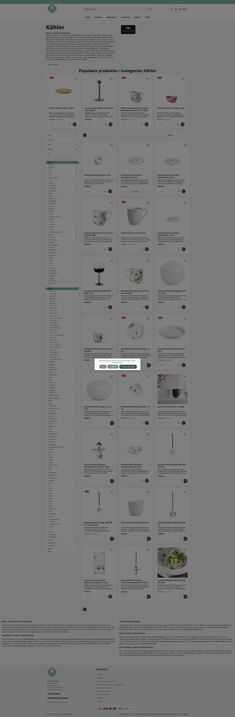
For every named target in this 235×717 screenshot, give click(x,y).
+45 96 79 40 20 (53, 694)
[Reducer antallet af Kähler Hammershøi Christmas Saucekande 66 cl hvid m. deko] (125, 124)
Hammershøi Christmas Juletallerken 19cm (168, 234)
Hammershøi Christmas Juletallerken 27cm (131, 176)
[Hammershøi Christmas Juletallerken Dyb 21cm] (136, 447)
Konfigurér (113, 367)
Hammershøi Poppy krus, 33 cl (97, 175)
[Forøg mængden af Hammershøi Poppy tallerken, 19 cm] (142, 423)
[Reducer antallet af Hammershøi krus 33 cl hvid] (125, 249)
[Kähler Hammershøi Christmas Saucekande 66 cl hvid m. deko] (135, 90)
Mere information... (117, 362)
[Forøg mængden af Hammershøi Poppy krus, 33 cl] (105, 191)
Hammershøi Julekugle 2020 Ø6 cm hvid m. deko (98, 523)
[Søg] (150, 9)
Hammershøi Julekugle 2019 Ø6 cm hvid (171, 465)
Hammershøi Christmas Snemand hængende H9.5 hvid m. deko (136, 581)
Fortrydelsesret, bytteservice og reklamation (110, 685)
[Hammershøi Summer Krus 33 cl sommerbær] (136, 273)
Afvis (102, 367)
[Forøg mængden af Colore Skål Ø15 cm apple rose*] (178, 124)
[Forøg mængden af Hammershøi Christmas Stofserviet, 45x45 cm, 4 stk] (105, 597)
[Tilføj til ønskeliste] (75, 79)
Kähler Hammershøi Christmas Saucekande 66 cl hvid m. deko (135, 109)
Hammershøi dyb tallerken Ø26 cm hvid (171, 581)
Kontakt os (99, 675)
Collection (51, 140)
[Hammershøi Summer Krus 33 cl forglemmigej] (99, 215)
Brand (49, 135)
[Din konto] (176, 9)
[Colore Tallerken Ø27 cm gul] (63, 90)
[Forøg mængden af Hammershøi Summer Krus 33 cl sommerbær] (142, 307)
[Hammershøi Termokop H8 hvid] (136, 505)
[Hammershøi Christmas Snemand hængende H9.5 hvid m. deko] (136, 562)
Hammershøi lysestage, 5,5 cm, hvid (98, 408)
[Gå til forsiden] (52, 8)
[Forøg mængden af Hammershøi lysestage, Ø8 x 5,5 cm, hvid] (179, 307)
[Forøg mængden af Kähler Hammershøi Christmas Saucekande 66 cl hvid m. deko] (142, 124)
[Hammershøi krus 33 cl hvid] (136, 215)
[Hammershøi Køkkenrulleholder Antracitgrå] (99, 90)
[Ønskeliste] (171, 9)
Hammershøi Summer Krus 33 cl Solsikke (98, 350)
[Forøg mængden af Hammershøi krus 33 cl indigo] (179, 423)
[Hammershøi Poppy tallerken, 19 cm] (136, 389)
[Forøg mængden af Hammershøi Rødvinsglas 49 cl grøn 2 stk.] (105, 307)
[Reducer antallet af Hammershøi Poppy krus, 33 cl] (88, 191)
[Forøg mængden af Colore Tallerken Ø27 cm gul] (70, 124)
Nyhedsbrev (100, 678)
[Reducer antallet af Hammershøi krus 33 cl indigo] (162, 423)
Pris (49, 154)
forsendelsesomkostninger (144, 714)
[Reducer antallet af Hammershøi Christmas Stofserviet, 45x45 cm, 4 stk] (88, 597)
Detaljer (135, 192)
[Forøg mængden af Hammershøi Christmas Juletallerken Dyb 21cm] (142, 481)
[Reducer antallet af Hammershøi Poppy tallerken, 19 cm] (125, 423)
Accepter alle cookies (128, 367)
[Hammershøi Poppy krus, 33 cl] (99, 157)
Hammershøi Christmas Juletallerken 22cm (168, 176)
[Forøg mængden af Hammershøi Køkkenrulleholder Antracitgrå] (106, 124)
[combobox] (115, 9)
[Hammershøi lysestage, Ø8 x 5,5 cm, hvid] (173, 273)
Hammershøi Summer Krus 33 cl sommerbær (135, 292)
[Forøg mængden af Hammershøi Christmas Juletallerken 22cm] (179, 191)
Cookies (98, 701)
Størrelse (50, 149)
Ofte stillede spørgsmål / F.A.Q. (106, 681)
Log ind (50, 2)
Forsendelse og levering (104, 688)
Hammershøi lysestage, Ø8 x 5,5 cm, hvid (172, 292)
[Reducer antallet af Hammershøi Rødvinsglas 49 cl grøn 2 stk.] (88, 307)
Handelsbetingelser (102, 695)
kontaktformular (62, 702)
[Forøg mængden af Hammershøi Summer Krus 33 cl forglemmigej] (105, 249)
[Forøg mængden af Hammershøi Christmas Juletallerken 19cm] (179, 249)
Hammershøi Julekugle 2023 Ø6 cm (171, 523)
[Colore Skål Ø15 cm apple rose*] (171, 90)
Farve (49, 144)
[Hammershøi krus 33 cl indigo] (173, 389)
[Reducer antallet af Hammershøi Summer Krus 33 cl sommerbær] (125, 307)
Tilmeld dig (58, 2)
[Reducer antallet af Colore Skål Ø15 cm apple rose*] (161, 124)
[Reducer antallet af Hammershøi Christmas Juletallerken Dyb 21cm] (125, 481)
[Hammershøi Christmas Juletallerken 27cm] (136, 157)
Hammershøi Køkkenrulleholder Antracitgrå (99, 109)
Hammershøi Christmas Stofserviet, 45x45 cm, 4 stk (96, 581)
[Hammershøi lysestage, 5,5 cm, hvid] (99, 389)
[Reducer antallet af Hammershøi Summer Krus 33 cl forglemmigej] (88, 249)
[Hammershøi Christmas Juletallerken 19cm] (173, 215)
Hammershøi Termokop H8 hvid (135, 522)
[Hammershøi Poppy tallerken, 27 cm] (136, 331)
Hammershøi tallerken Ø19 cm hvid (171, 350)
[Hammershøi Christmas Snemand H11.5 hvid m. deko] (99, 447)
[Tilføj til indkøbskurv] (75, 124)
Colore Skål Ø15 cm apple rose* (171, 108)
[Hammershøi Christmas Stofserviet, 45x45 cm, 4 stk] (99, 562)
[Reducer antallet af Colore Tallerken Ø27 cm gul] (53, 124)
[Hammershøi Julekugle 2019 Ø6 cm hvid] (173, 447)
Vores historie (100, 698)
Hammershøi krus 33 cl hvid (133, 233)
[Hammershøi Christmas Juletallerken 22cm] (173, 157)
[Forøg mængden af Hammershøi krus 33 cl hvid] (142, 249)
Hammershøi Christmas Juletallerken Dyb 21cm (131, 465)
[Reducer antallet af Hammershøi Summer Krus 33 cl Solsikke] (88, 365)
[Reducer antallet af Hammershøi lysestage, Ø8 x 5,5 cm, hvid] (162, 307)
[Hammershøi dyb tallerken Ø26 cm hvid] (173, 562)
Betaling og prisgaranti (103, 691)
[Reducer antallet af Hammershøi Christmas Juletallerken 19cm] (162, 249)
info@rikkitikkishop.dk (57, 698)
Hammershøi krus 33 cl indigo (171, 407)
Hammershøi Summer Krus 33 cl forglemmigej (98, 234)
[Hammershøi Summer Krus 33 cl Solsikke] (99, 331)
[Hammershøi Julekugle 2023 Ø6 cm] (173, 505)
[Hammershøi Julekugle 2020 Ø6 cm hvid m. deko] (99, 505)
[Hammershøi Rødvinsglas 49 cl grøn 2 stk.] (99, 273)
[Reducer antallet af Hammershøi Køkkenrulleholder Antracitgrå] (89, 124)
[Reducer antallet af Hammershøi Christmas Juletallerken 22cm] (162, 191)
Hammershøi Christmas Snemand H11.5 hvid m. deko (97, 465)
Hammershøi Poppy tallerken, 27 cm (135, 350)
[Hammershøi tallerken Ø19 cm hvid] (173, 331)
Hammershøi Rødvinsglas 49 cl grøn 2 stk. (97, 292)
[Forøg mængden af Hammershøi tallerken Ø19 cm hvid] (179, 365)
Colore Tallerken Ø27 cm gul (61, 108)
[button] (76, 162)
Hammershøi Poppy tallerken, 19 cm (135, 408)
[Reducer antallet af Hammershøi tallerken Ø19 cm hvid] (162, 365)
